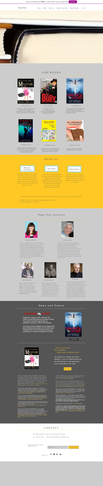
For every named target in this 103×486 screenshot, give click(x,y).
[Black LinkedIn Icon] (60, 454)
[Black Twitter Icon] (54, 454)
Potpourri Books (22, 7)
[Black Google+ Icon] (57, 454)
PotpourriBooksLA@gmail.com (60, 437)
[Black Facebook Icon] (51, 454)
